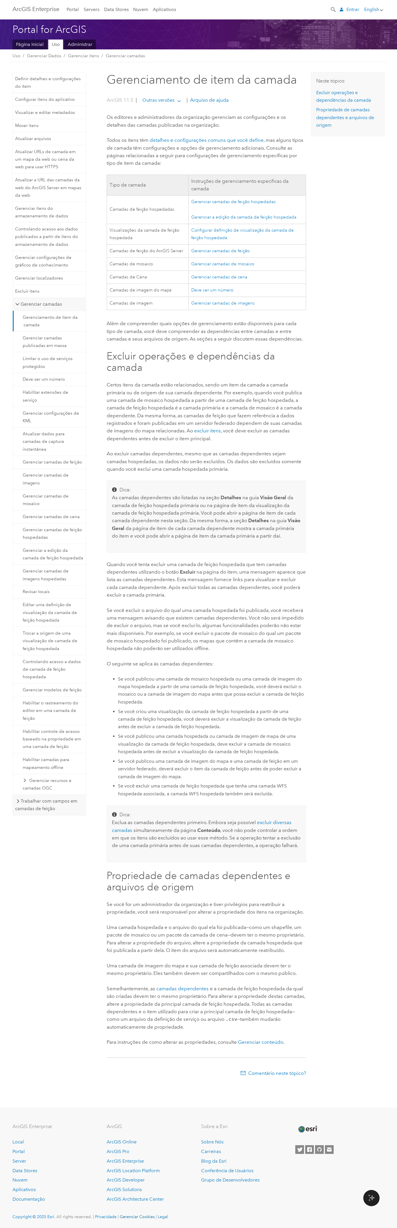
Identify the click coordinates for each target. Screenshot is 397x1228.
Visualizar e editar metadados (45, 112)
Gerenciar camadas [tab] (41, 304)
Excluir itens (27, 291)
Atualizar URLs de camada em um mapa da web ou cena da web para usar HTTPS (45, 159)
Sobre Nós (212, 1142)
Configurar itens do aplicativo (45, 99)
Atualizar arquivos (33, 138)
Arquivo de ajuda (209, 100)
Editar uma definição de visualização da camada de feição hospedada (50, 612)
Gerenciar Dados (44, 55)
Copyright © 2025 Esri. (33, 1216)
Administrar (80, 44)
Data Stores (116, 9)
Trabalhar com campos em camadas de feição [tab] (46, 804)
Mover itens (27, 125)
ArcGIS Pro (118, 1151)
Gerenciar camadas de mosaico (46, 499)
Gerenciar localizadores (39, 278)
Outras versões (158, 100)
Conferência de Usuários (227, 1170)
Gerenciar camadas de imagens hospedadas (46, 574)
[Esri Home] (307, 1129)
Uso (56, 44)
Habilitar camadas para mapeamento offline (46, 763)
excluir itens (207, 431)
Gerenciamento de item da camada (50, 321)
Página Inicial (30, 44)
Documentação (28, 1199)
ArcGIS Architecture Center (135, 1199)
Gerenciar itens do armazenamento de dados (41, 212)
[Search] (333, 9)
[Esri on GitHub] (319, 1149)
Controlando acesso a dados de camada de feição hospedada (52, 669)
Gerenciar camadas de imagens (46, 478)
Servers (91, 9)
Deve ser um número (44, 379)
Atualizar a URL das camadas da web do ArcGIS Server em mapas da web (48, 187)
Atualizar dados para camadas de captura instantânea (44, 441)
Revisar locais (36, 591)
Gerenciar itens (83, 55)
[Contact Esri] (329, 1149)
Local (18, 1142)
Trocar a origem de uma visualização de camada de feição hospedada (50, 641)
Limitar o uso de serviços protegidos (48, 362)
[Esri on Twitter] (299, 1149)
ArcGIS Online (122, 1142)
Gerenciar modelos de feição (52, 689)
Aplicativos (164, 9)
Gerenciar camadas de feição (52, 462)
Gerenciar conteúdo (260, 1042)
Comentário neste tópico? (277, 1073)
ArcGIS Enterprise (35, 9)
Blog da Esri (213, 1161)
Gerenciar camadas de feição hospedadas (52, 533)
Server (19, 1161)
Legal (163, 1216)
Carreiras (211, 1151)
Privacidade (106, 1216)
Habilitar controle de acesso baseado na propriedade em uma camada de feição (52, 739)
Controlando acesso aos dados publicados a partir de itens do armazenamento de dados (46, 236)
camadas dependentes (182, 988)
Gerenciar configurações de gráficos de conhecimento (43, 261)
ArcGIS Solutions (124, 1189)
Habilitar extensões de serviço (45, 396)
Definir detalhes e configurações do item (48, 82)
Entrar (352, 9)
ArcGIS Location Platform (133, 1170)
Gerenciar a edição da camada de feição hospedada (53, 554)
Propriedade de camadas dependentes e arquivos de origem (345, 117)
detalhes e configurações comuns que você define (207, 140)
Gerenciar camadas (125, 55)
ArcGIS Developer (126, 1180)
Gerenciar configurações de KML (51, 417)
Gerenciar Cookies (137, 1216)
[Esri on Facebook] (309, 1149)
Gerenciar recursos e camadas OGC (47, 784)
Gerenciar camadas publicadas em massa (45, 341)
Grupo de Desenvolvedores (230, 1180)
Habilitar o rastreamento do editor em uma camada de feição (50, 710)
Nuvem (140, 9)
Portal (73, 9)
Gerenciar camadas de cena (51, 516)
